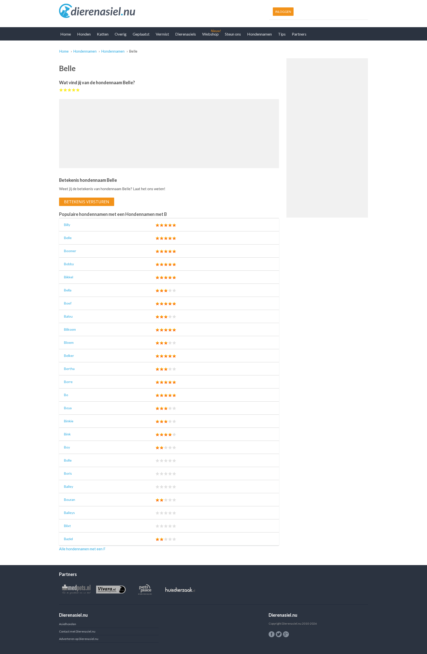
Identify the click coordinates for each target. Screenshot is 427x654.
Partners (299, 34)
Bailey (68, 486)
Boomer (70, 251)
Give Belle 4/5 (74, 90)
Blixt (67, 526)
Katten (102, 34)
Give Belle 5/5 (78, 90)
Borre (68, 382)
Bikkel (68, 277)
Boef (67, 303)
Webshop (210, 34)
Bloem (69, 342)
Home (65, 34)
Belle (68, 238)
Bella (67, 290)
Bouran (69, 499)
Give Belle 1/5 (61, 90)
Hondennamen (259, 34)
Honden (84, 34)
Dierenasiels (185, 34)
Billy (67, 225)
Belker (69, 355)
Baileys (69, 513)
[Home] (135, 11)
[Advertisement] (169, 133)
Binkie (68, 421)
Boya (68, 408)
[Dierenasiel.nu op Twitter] (279, 634)
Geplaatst (141, 34)
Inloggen (283, 11)
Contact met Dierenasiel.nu (77, 631)
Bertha (69, 369)
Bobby (69, 264)
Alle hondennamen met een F (82, 549)
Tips (282, 34)
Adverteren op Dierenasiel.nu (78, 639)
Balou (68, 316)
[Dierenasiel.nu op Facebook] (272, 634)
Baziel (68, 539)
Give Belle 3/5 (69, 90)
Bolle (68, 460)
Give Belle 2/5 (65, 90)
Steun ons (233, 34)
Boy (67, 447)
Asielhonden (67, 624)
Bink (67, 434)
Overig (121, 34)
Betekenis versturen (86, 201)
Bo (66, 395)
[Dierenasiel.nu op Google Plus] (286, 634)
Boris (68, 473)
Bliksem (70, 329)
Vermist (162, 34)
